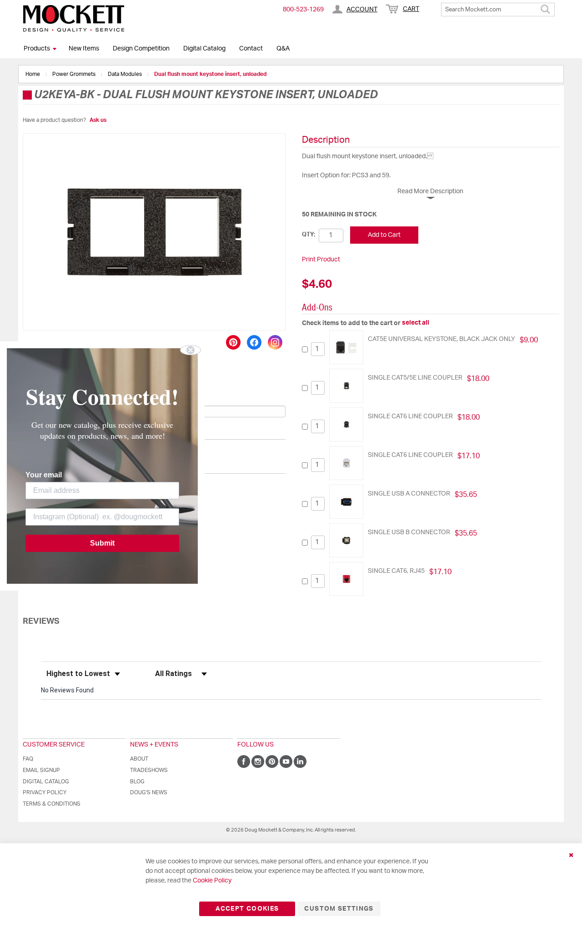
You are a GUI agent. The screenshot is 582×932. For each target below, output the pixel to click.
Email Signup (41, 770)
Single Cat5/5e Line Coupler (415, 378)
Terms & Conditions (51, 804)
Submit (102, 543)
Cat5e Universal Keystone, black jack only (441, 339)
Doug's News (148, 792)
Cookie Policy (212, 880)
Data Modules (125, 74)
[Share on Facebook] (254, 342)
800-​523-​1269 (303, 9)
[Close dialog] (190, 350)
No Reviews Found (67, 690)
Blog (137, 781)
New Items (84, 48)
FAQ (28, 759)
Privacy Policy (44, 792)
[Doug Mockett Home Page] (74, 18)
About (139, 759)
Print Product (321, 259)
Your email (43, 475)
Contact (251, 48)
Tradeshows (149, 770)
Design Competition (141, 48)
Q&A (283, 48)
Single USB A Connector (409, 494)
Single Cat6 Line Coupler (410, 416)
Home (33, 74)
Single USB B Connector (409, 532)
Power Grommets (74, 74)
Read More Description (430, 191)
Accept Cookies (247, 909)
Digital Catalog (204, 48)
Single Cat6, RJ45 (396, 571)
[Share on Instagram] (275, 342)
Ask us (98, 120)
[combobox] (498, 9)
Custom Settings (338, 909)
